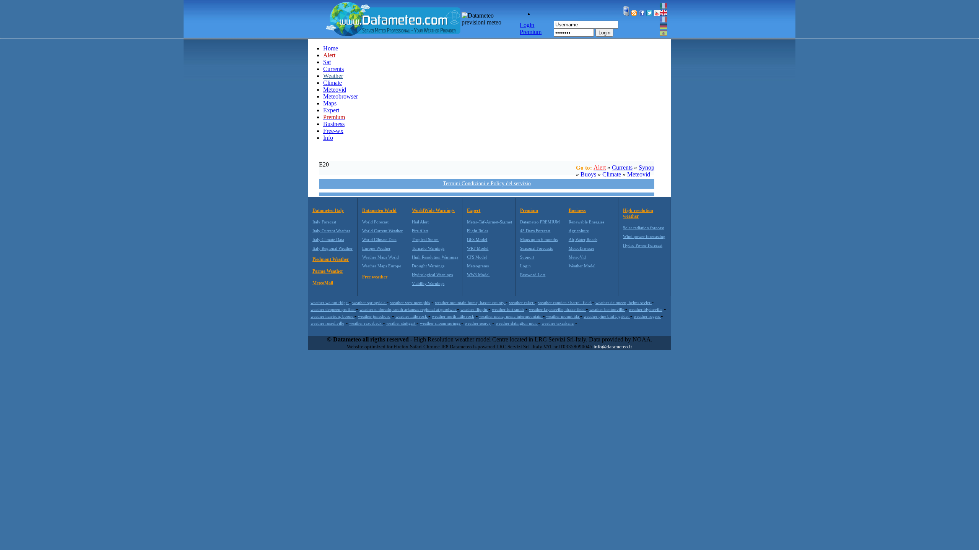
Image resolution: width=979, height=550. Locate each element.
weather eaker (522, 302)
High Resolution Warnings (435, 257)
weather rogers (647, 316)
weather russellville (327, 323)
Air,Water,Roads (583, 239)
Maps (330, 103)
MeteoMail (322, 283)
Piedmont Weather (330, 259)
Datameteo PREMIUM (540, 222)
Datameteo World (379, 210)
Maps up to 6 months (539, 239)
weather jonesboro (374, 316)
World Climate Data (379, 239)
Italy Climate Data (328, 239)
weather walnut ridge (330, 302)
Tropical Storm (425, 239)
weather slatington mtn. (517, 323)
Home (330, 48)
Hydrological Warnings (432, 274)
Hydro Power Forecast (642, 245)
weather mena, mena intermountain (511, 316)
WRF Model (477, 248)
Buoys (588, 174)
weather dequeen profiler (333, 309)
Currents (333, 69)
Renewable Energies (586, 222)
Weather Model (582, 266)
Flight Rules (477, 230)
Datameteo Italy (328, 210)
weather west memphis (410, 302)
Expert (331, 110)
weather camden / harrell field (565, 302)
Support (527, 257)
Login (604, 33)
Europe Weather (376, 248)
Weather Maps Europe (381, 266)
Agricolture (579, 230)
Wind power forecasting (644, 236)
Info (328, 137)
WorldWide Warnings (433, 210)
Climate (332, 82)
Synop (646, 167)
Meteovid (334, 89)
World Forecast (375, 222)
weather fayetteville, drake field (557, 309)
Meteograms (478, 266)
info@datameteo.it (613, 346)
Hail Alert (420, 222)
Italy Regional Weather (332, 248)
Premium (529, 210)
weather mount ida (563, 316)
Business (334, 124)
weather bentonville (607, 309)
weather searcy (478, 323)
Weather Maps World (380, 257)
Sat (327, 62)
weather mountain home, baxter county (470, 302)
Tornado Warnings (428, 248)
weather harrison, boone (333, 316)
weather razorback (366, 323)
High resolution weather (638, 213)
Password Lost (532, 274)
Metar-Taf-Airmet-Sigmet (489, 222)
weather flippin (474, 309)
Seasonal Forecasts (536, 248)
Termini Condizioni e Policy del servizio (487, 183)
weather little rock (411, 316)
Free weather (374, 277)
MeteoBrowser (581, 248)
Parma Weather (327, 271)
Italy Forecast (324, 222)
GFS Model (477, 239)
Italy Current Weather (331, 230)
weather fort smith (508, 309)
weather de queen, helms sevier (623, 302)
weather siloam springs (440, 323)
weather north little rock (453, 316)
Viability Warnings (428, 283)
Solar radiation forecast (643, 227)
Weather (333, 76)
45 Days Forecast (535, 230)
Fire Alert (420, 230)
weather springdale (369, 302)
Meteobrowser (340, 96)
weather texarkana (558, 323)
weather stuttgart (401, 323)
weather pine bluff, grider (607, 316)
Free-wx (333, 131)
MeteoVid (577, 257)
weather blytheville (645, 309)
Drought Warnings (428, 266)
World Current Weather (382, 230)
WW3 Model (478, 274)
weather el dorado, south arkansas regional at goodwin (408, 309)
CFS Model (477, 257)
